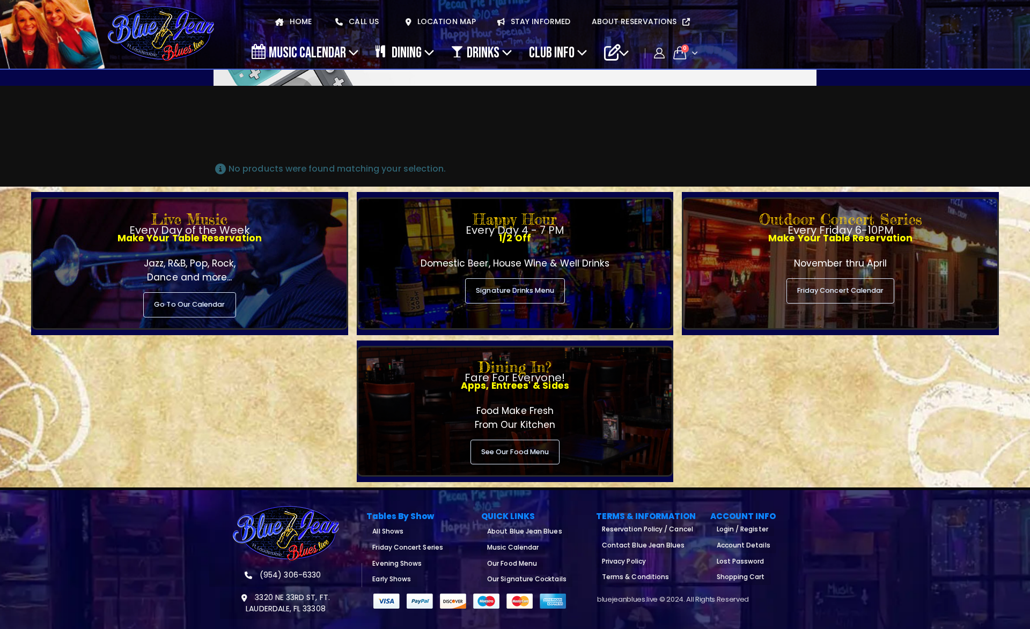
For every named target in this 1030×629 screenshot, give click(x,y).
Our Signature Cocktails (526, 578)
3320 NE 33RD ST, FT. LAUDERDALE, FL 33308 (287, 603)
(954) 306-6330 (289, 574)
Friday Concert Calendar (840, 290)
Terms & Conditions (635, 576)
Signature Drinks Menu (515, 290)
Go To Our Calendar (189, 304)
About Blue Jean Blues (524, 531)
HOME (300, 21)
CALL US (363, 21)
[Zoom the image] (286, 512)
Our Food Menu (512, 563)
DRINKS (483, 52)
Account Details (743, 545)
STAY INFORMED (539, 21)
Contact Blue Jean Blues (643, 545)
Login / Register (742, 529)
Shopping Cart (741, 576)
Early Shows (391, 578)
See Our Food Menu (515, 451)
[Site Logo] (161, 34)
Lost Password (740, 561)
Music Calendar (307, 52)
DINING (407, 52)
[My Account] (659, 53)
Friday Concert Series (407, 547)
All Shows (387, 531)
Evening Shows (397, 563)
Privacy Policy (624, 561)
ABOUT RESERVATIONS (635, 21)
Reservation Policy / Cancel (647, 529)
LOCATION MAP (445, 21)
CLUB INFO (552, 52)
